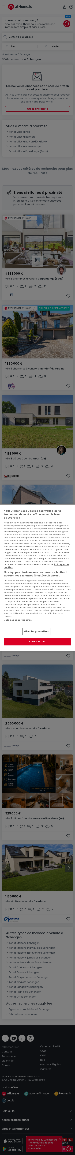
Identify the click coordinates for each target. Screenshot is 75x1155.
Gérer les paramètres (36, 631)
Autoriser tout (37, 641)
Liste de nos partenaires (18, 620)
